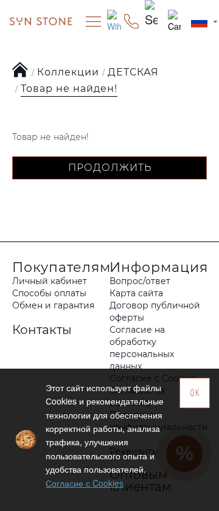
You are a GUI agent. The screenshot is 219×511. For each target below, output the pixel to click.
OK (195, 393)
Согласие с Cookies (84, 483)
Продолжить (109, 167)
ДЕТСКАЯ (133, 72)
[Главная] (20, 70)
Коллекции (68, 72)
